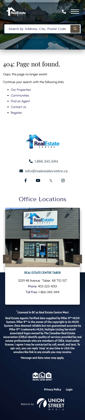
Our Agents (42, 256)
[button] (75, 29)
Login (69, 389)
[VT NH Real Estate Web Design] (50, 404)
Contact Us (18, 107)
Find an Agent (20, 101)
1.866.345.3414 (64, 12)
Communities (20, 95)
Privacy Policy (52, 389)
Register (16, 113)
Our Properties (21, 90)
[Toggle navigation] (75, 12)
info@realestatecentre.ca (46, 171)
